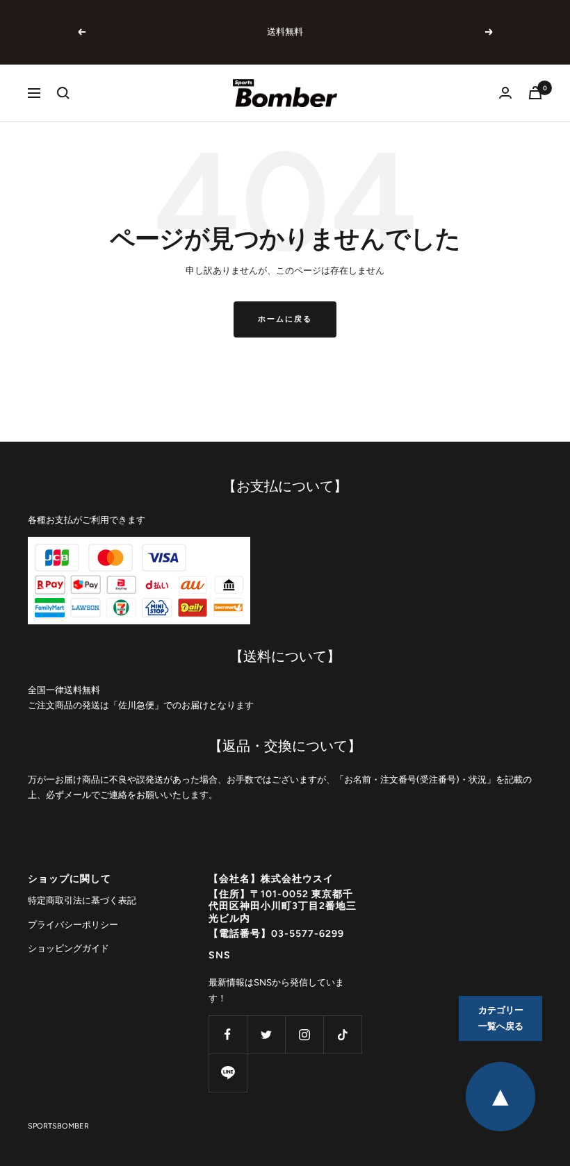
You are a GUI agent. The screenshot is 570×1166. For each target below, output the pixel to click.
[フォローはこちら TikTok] (342, 1034)
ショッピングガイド (68, 948)
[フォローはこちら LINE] (228, 1072)
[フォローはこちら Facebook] (228, 1034)
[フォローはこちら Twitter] (266, 1034)
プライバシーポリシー (73, 924)
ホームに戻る (285, 319)
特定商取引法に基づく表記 (82, 900)
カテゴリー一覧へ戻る (500, 1018)
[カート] (535, 92)
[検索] (63, 93)
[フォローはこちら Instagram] (304, 1034)
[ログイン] (505, 93)
